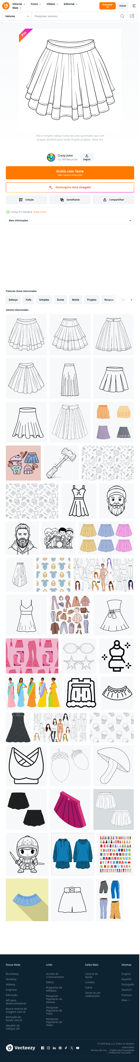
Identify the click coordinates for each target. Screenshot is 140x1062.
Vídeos (51, 4)
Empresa (11, 989)
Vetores (17, 4)
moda (75, 299)
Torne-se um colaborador (91, 994)
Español (124, 979)
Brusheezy (12, 974)
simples (44, 299)
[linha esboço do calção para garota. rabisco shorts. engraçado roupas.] (72, 899)
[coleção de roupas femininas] (115, 854)
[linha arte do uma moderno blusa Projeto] (26, 765)
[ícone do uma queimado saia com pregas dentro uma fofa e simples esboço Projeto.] (70, 422)
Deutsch (124, 989)
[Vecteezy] (5, 5)
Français (124, 995)
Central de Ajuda (90, 975)
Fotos (34, 4)
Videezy (10, 984)
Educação (12, 995)
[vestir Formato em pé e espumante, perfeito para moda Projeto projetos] (116, 655)
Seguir (86, 159)
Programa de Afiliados (53, 989)
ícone (60, 299)
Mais (15, 7)
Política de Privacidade (119, 1050)
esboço (13, 299)
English (123, 974)
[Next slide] (125, 299)
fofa (28, 299)
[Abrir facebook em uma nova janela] (42, 1047)
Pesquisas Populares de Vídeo (53, 1022)
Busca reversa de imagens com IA (16, 1010)
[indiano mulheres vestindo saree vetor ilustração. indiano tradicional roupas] (33, 693)
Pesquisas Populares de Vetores (53, 999)
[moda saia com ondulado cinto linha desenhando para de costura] (117, 693)
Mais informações (18, 220)
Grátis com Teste (70, 173)
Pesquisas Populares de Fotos (53, 1010)
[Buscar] (122, 16)
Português (125, 984)
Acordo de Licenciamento (54, 975)
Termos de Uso (96, 1050)
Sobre (87, 987)
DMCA (49, 982)
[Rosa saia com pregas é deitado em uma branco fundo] (70, 809)
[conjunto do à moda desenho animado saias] (113, 422)
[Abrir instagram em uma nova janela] (48, 1047)
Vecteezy (11, 979)
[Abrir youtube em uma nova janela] (77, 1047)
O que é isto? (40, 211)
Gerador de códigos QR (13, 1027)
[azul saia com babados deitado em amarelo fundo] (27, 899)
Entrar (122, 5)
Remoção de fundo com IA (14, 1018)
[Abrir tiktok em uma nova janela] (66, 1047)
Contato (88, 982)
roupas (109, 299)
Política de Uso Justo (117, 1052)
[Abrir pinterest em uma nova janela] (60, 1047)
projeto (91, 299)
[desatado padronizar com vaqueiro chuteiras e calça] (32, 655)
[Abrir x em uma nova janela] (71, 1047)
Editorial (69, 4)
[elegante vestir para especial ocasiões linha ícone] (78, 501)
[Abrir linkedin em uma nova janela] (54, 1047)
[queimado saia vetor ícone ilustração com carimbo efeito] (18, 727)
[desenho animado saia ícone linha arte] (81, 693)
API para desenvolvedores (16, 1002)
